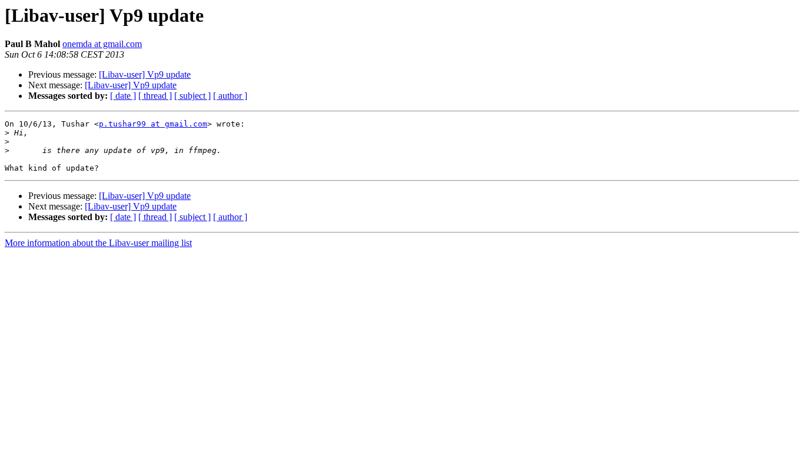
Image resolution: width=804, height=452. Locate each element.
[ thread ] (155, 96)
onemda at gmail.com (102, 44)
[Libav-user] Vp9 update (145, 74)
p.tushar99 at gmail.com (153, 123)
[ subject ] (192, 96)
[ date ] (123, 96)
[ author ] (230, 96)
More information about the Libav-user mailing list (98, 243)
